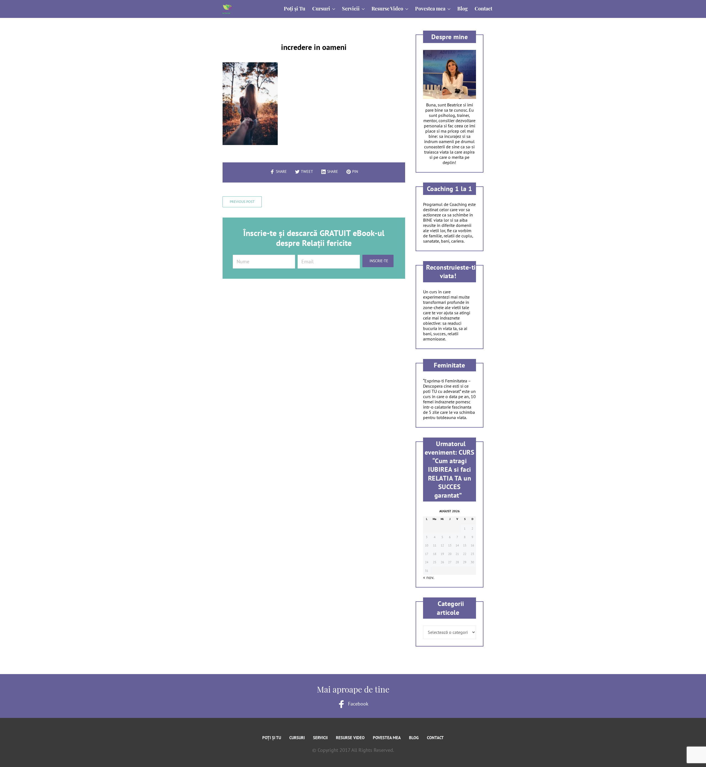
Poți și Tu (271, 737)
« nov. (428, 577)
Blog (414, 737)
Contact (435, 737)
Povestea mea (387, 737)
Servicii (320, 737)
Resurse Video (350, 737)
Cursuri (297, 737)
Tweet (307, 171)
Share (281, 171)
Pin (355, 171)
